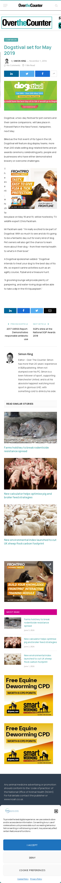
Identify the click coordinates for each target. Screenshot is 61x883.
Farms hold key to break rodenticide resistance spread (26, 449)
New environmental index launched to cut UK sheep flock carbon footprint (30, 541)
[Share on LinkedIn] (11, 74)
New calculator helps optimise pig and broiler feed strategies (28, 495)
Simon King (20, 61)
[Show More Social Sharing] (54, 74)
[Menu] (5, 5)
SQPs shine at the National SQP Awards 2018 (44, 332)
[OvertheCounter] (30, 5)
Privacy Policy (36, 879)
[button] (56, 811)
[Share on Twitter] (27, 74)
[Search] (56, 5)
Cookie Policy (22, 879)
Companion (11, 40)
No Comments (13, 65)
